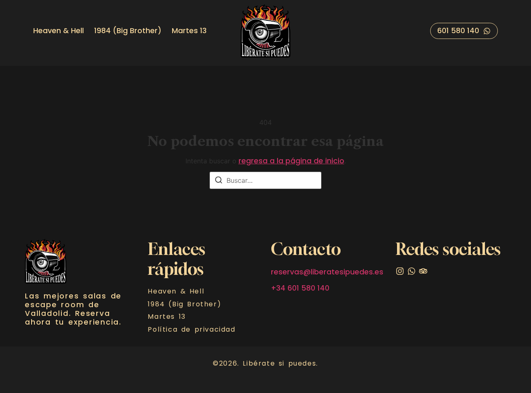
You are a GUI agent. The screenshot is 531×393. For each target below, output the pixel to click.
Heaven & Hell (58, 31)
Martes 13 (189, 31)
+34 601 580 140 (300, 288)
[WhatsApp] (411, 271)
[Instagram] (400, 271)
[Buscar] (218, 181)
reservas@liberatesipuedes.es (327, 272)
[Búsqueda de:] (265, 180)
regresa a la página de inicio (291, 161)
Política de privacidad (191, 329)
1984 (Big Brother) (127, 31)
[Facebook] (423, 271)
